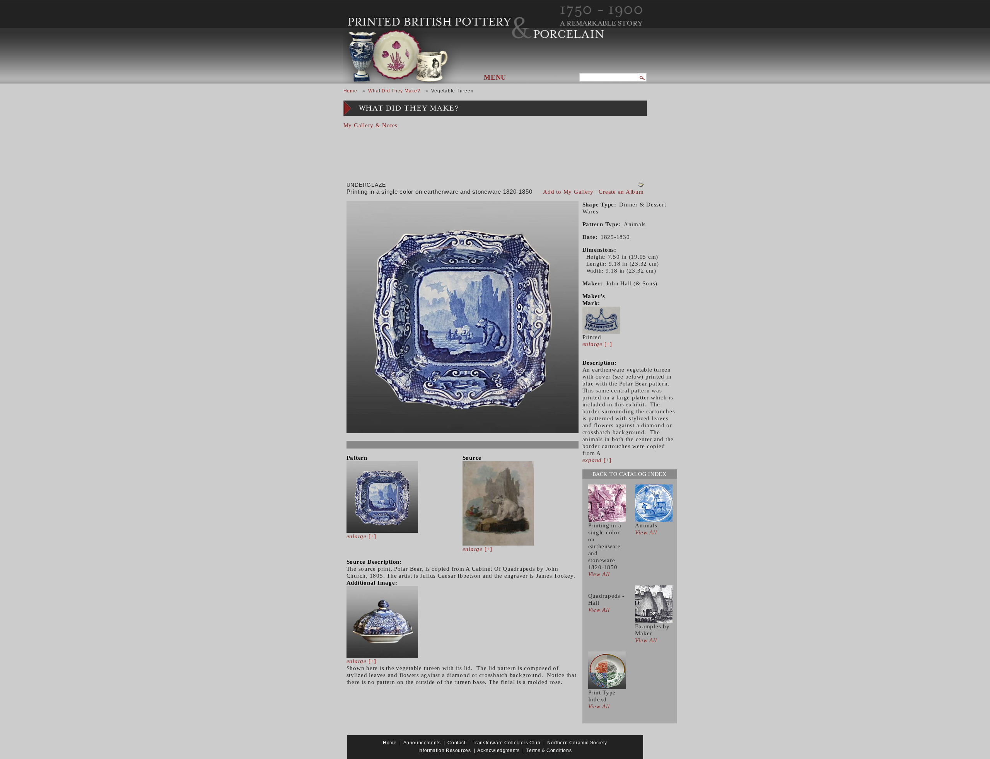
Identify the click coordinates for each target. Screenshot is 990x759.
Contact (456, 742)
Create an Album (621, 192)
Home (350, 91)
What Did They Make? (394, 91)
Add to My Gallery (568, 192)
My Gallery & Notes (370, 125)
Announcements (422, 742)
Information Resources (444, 750)
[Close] (634, 144)
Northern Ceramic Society (577, 742)
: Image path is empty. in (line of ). (482, 154)
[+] (361, 536)
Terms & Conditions (549, 750)
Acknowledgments (498, 750)
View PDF (641, 184)
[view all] (607, 503)
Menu (495, 77)
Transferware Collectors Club (507, 742)
